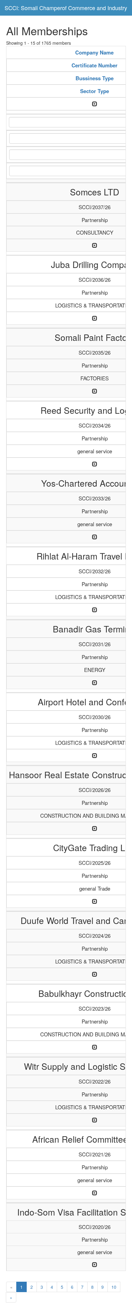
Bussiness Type (95, 78)
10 (113, 1287)
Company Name (94, 52)
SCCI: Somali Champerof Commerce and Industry (66, 8)
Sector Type (94, 91)
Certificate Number (95, 65)
